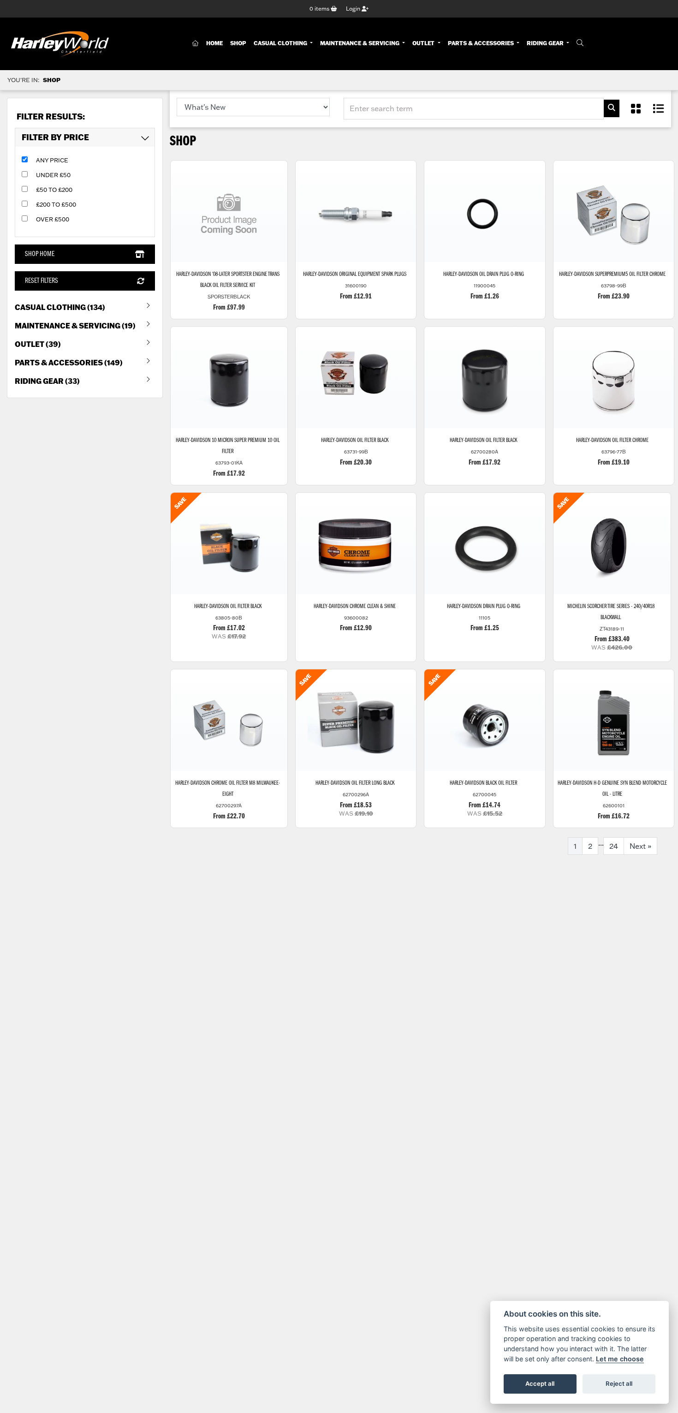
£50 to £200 (54, 189)
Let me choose (620, 1359)
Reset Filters (41, 281)
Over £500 (52, 219)
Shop (238, 43)
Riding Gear (546, 43)
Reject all (619, 1383)
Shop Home (39, 254)
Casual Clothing (281, 43)
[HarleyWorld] (60, 44)
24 (613, 846)
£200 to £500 (56, 204)
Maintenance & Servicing (360, 43)
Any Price (52, 160)
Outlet (424, 43)
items (320, 8)
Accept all (539, 1383)
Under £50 (53, 175)
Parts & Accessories (481, 43)
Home (214, 43)
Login (354, 8)
